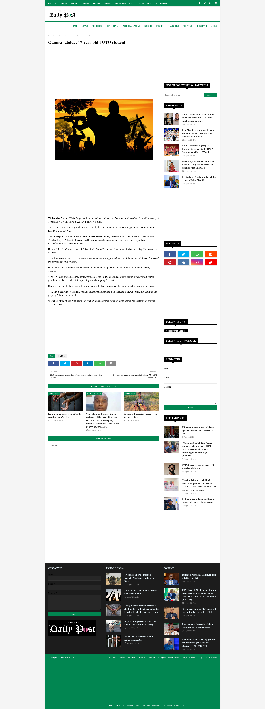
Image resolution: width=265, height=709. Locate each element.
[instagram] (210, 3)
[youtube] (211, 262)
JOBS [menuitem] (214, 26)
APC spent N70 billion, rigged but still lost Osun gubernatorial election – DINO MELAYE (198, 642)
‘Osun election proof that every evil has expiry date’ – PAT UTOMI (199, 610)
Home (50, 35)
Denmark (96, 3)
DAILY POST (70, 657)
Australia (84, 3)
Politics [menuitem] (97, 26)
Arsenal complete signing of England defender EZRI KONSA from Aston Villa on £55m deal (197, 149)
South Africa (120, 3)
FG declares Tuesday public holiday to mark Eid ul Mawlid (199, 178)
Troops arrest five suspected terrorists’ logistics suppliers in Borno (139, 578)
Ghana (141, 3)
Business (164, 3)
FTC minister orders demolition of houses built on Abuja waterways (198, 500)
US (49, 3)
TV (155, 3)
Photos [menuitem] (187, 26)
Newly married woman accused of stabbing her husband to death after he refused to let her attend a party (141, 609)
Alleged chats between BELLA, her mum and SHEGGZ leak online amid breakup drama (198, 117)
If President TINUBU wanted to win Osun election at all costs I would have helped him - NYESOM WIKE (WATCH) (199, 594)
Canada (63, 3)
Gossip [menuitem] (148, 26)
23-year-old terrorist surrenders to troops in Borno (140, 415)
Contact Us (179, 705)
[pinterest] (215, 3)
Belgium (73, 3)
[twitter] (205, 3)
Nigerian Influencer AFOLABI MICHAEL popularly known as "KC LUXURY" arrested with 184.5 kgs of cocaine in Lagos (199, 484)
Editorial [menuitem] (112, 26)
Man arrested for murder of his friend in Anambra (139, 638)
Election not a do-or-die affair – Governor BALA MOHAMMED (197, 626)
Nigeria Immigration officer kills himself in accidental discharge (140, 623)
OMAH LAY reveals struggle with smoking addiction (198, 466)
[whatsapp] (197, 254)
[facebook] (199, 3)
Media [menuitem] (159, 26)
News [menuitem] (84, 26)
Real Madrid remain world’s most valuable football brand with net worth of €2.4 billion (198, 133)
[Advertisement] (103, 75)
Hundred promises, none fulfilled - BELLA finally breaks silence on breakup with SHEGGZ (198, 164)
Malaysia (107, 3)
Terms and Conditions (150, 705)
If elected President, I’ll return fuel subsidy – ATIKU (199, 576)
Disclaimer (167, 705)
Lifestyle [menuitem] (201, 26)
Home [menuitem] (74, 26)
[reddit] (211, 254)
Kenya (132, 3)
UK (55, 3)
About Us (120, 705)
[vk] (183, 262)
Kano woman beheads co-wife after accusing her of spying (65, 415)
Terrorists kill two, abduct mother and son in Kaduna (140, 592)
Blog (149, 3)
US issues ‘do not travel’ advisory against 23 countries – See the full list (198, 430)
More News (58, 35)
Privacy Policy (132, 705)
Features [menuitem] (173, 26)
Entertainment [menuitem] (131, 26)
